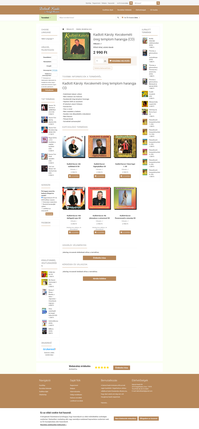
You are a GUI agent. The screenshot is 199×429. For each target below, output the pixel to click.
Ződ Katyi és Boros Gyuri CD (153, 112)
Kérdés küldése (99, 279)
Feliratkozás (49, 90)
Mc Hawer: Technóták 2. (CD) (53, 282)
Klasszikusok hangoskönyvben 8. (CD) (154, 172)
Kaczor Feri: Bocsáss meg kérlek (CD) (53, 130)
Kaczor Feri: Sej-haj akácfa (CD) (52, 120)
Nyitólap (88, 3)
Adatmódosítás (75, 391)
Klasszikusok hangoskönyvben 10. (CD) (154, 132)
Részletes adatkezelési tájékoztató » (53, 425)
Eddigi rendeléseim (76, 394)
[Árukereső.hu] (49, 350)
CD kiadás (154, 10)
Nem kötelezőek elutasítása (125, 418)
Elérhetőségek (141, 10)
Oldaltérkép (43, 394)
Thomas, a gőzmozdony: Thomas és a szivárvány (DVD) (153, 69)
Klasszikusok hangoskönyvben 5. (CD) (154, 162)
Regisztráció (96, 3)
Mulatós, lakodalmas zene (84, 29)
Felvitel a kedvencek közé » (102, 68)
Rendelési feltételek (124, 10)
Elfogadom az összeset (148, 418)
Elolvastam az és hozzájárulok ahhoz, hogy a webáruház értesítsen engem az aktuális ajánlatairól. (48, 82)
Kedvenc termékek (76, 398)
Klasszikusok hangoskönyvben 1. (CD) (154, 122)
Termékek (45, 18)
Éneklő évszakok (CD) (152, 94)
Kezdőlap (42, 385)
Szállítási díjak (108, 10)
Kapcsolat (111, 3)
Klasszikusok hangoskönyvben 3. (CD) (154, 142)
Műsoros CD (70, 29)
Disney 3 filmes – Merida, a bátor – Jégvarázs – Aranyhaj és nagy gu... (53, 296)
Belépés (104, 3)
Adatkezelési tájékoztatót (48, 80)
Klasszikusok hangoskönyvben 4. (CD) (154, 152)
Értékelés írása (99, 258)
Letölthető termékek (76, 401)
